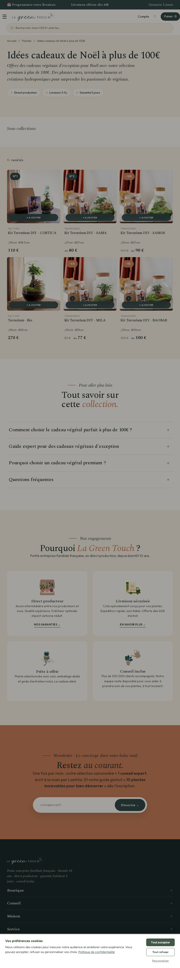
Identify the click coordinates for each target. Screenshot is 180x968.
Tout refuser (160, 952)
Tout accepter (160, 942)
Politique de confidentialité (96, 952)
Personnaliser (160, 960)
